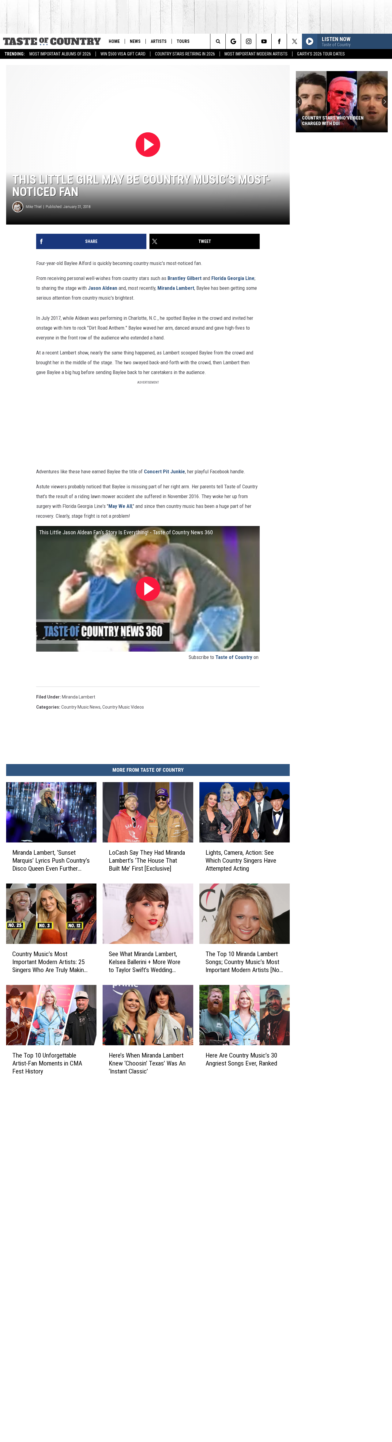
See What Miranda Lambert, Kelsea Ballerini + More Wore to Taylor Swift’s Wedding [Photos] (144, 962)
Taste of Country (233, 657)
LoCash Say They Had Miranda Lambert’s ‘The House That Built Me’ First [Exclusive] (147, 860)
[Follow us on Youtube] (263, 41)
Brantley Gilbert (185, 278)
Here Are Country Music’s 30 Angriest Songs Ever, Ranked (241, 1059)
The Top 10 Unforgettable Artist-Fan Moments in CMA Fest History (47, 1063)
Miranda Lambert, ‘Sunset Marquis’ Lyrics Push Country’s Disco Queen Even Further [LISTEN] (51, 860)
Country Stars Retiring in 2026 (185, 53)
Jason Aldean (102, 288)
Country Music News (80, 707)
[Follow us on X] (294, 41)
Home (114, 41)
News (135, 41)
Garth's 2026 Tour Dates (321, 53)
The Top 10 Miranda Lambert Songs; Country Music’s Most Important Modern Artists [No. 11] (243, 962)
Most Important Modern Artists (256, 53)
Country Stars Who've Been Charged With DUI (324, 120)
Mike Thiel (34, 206)
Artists (159, 41)
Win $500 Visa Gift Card (122, 53)
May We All (120, 506)
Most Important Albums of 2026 (60, 53)
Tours (183, 41)
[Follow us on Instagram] (248, 41)
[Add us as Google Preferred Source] (233, 41)
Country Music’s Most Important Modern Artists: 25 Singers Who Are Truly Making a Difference (49, 962)
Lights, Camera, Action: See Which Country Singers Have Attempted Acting (240, 860)
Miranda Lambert (175, 288)
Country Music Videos (123, 707)
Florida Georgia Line (232, 278)
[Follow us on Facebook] (279, 41)
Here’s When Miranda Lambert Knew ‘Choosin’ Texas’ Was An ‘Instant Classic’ (147, 1063)
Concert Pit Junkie (164, 471)
